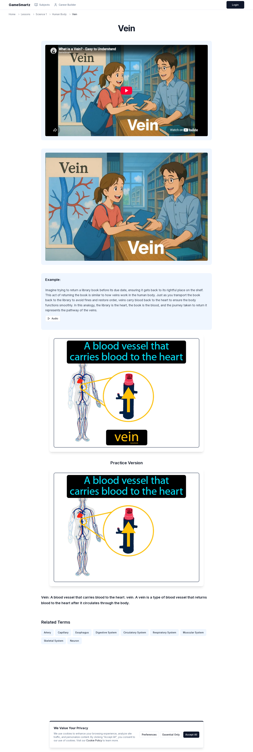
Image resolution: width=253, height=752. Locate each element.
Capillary (63, 632)
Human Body (59, 14)
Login (235, 4)
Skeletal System (53, 640)
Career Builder (67, 4)
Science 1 (41, 14)
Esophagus (82, 632)
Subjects (44, 4)
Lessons (25, 14)
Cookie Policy (94, 740)
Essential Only (171, 734)
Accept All (191, 734)
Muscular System (193, 632)
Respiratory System (164, 632)
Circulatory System (134, 632)
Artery (47, 632)
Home (12, 14)
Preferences (149, 734)
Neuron (74, 640)
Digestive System (106, 632)
